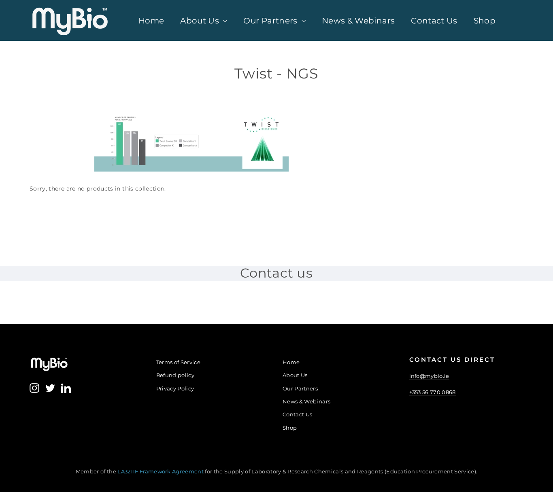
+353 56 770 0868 (432, 392)
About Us (200, 20)
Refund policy (175, 375)
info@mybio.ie (429, 376)
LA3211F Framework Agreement (161, 471)
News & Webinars (358, 20)
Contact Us (434, 20)
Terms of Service (178, 362)
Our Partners (271, 20)
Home (151, 20)
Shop (485, 20)
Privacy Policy (175, 388)
